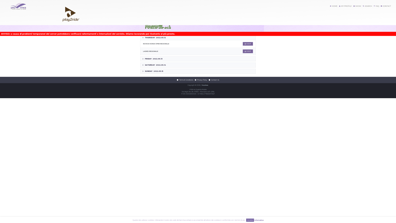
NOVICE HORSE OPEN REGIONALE (156, 44)
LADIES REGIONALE (150, 51)
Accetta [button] (250, 220)
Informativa (259, 220)
